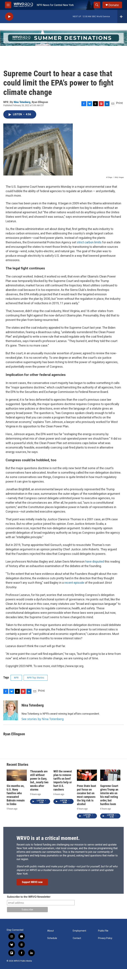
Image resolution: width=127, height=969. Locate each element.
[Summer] (63, 38)
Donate (113, 5)
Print (119, 103)
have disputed (94, 561)
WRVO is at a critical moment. (48, 838)
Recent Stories (17, 764)
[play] (9, 16)
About (50, 931)
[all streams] (122, 16)
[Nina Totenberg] (10, 710)
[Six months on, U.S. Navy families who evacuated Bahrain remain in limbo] (17, 775)
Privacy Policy (105, 938)
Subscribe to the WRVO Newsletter (28, 896)
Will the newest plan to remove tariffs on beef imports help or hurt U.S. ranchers (62, 780)
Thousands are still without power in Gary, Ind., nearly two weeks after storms (39, 780)
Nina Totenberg (22, 102)
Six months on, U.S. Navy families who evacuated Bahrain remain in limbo (16, 795)
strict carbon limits (89, 242)
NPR (16, 677)
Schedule (52, 938)
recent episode (74, 582)
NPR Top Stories (35, 677)
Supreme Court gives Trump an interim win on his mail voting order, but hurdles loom (109, 795)
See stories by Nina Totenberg (42, 719)
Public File (103, 931)
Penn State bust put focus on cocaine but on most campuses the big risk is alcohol (86, 795)
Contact (77, 938)
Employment (79, 931)
